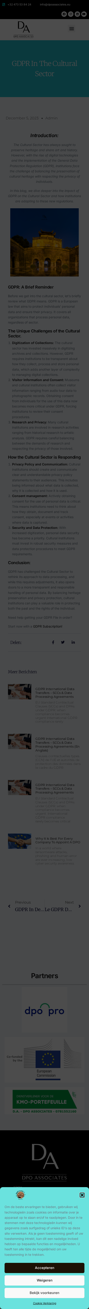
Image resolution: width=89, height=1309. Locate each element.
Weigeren (44, 1280)
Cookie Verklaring (44, 1303)
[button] (82, 1195)
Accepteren (44, 1268)
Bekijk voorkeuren (44, 1293)
